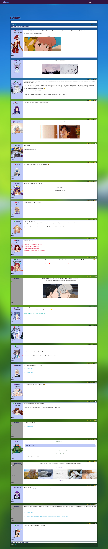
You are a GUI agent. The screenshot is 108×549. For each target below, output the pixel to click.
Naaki (18, 441)
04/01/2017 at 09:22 (92, 401)
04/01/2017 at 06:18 (92, 79)
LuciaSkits (18, 327)
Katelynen (18, 221)
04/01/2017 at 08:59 (92, 344)
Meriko (18, 164)
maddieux (18, 307)
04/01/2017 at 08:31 (92, 238)
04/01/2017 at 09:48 (92, 439)
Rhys (18, 202)
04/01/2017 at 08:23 (92, 219)
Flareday (18, 240)
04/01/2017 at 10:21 (92, 485)
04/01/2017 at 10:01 (92, 461)
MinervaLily (18, 30)
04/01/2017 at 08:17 (92, 200)
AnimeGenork (18, 403)
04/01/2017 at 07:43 (92, 143)
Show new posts (25, 22)
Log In (90, 2)
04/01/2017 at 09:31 (92, 420)
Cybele (18, 145)
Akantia (18, 102)
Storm (17, 346)
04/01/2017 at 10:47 (92, 504)
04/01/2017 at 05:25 (92, 28)
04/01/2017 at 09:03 (92, 382)
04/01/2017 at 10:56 (92, 523)
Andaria (18, 384)
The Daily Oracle (18, 26)
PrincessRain (18, 121)
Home (12, 22)
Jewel (18, 525)
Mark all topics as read (31, 22)
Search (20, 22)
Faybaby (18, 259)
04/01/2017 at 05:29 (92, 58)
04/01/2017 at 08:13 (92, 181)
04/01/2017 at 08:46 (92, 276)
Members (16, 22)
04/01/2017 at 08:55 (92, 306)
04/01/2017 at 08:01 (92, 162)
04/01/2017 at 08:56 (92, 325)
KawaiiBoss (18, 487)
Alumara (18, 81)
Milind (18, 183)
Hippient (18, 60)
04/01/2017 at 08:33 (92, 257)
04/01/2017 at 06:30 (92, 119)
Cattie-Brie (18, 365)
